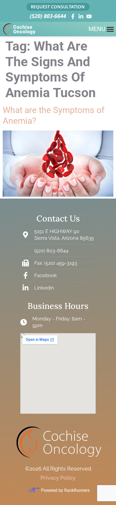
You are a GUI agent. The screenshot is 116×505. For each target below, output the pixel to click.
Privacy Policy (58, 478)
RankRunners (77, 490)
